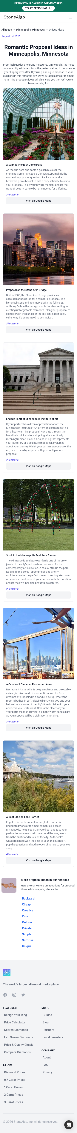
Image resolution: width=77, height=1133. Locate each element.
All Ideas (6, 29)
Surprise (27, 940)
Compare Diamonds (17, 1052)
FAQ (45, 1065)
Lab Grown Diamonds (18, 1037)
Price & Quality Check (18, 1045)
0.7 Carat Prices (14, 1080)
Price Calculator (14, 1022)
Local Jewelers (53, 1037)
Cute (25, 916)
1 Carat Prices (13, 1087)
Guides (47, 1015)
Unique (26, 946)
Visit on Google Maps (38, 200)
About (47, 1057)
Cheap (26, 904)
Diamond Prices (14, 1072)
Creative (27, 910)
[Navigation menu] (70, 17)
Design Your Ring (15, 1015)
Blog (46, 1022)
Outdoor (27, 922)
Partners (48, 1030)
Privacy (48, 1072)
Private (27, 928)
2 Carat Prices (13, 1094)
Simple (26, 934)
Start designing (36, 8)
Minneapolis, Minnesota (30, 29)
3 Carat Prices (13, 1102)
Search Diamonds (16, 1030)
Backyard (28, 898)
